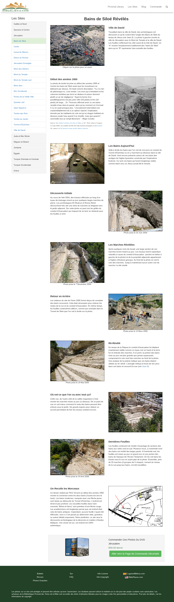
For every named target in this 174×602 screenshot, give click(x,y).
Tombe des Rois (21, 113)
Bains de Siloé (20, 41)
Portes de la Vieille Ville (24, 97)
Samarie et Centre (21, 30)
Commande (156, 6)
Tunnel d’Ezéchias (21, 124)
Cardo (16, 46)
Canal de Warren (21, 52)
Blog (144, 6)
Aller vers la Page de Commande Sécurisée (135, 553)
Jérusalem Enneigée (22, 63)
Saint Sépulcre (20, 108)
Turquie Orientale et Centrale (26, 159)
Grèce (16, 171)
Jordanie (17, 147)
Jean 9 (145, 366)
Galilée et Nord (20, 24)
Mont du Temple (21, 74)
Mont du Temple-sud (22, 80)
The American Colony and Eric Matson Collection (74, 128)
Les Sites (132, 6)
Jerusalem (99, 125)
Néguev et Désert (21, 142)
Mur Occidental (20, 91)
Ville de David (19, 130)
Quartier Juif (19, 102)
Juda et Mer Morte (22, 136)
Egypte (17, 153)
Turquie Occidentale (22, 165)
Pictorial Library (116, 6)
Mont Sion (18, 85)
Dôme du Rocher (21, 58)
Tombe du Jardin (21, 119)
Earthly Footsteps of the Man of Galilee (70, 123)
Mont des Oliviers (21, 69)
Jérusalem (18, 35)
